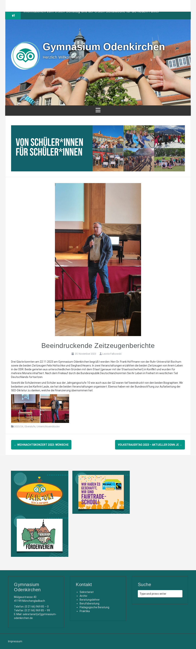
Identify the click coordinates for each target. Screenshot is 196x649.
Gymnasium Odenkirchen (104, 46)
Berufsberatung (89, 603)
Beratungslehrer (90, 599)
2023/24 (18, 426)
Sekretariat (87, 592)
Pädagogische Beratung (94, 607)
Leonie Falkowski (112, 353)
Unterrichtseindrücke (48, 426)
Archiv (83, 595)
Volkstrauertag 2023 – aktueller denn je (150, 444)
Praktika (85, 611)
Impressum (15, 641)
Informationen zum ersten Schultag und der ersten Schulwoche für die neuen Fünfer (91, 15)
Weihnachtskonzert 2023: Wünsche (41, 444)
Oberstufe (29, 426)
